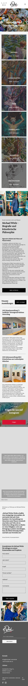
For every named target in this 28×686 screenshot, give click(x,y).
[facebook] (6, 3)
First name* (5, 554)
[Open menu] (25, 4)
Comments (5, 586)
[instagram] (3, 5)
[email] (4, 3)
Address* (5, 579)
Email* (4, 566)
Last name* (5, 560)
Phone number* (7, 573)
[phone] (2, 3)
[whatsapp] (5, 5)
